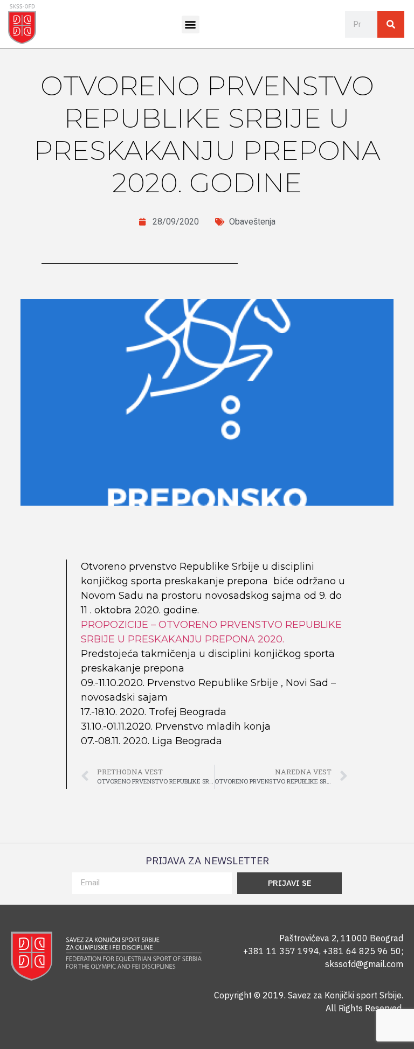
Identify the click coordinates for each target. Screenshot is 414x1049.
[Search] (390, 24)
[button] (190, 24)
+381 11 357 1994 (281, 951)
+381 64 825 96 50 (362, 951)
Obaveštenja (252, 221)
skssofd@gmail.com (364, 964)
